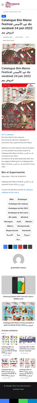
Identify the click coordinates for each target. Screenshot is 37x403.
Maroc (10, 226)
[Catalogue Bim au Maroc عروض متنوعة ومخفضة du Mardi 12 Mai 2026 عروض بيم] (27, 363)
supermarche (13, 12)
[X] (10, 247)
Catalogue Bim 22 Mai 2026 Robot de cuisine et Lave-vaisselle (27, 349)
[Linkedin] (15, 247)
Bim (20, 12)
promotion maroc (8, 37)
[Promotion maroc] (12, 4)
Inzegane (9, 222)
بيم (19, 235)
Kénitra (29, 222)
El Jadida (13, 217)
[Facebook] (5, 247)
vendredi (26, 230)
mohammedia (23, 226)
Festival (25, 217)
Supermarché (12, 230)
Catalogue (23, 199)
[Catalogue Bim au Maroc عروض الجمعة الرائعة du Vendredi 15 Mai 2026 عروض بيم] (10, 363)
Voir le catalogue (8, 135)
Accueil (5, 12)
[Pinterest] (20, 247)
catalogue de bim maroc (18, 213)
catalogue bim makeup (19, 204)
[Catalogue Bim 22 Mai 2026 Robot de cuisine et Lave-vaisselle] (27, 340)
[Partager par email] (25, 247)
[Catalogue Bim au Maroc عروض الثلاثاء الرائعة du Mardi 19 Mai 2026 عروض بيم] (10, 340)
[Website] (18, 271)
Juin (19, 222)
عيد (19, 239)
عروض (27, 235)
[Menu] (3, 5)
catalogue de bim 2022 (19, 208)
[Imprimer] (30, 247)
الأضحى (10, 235)
